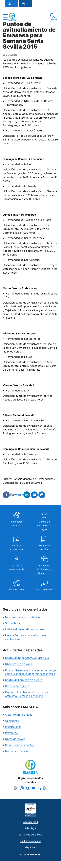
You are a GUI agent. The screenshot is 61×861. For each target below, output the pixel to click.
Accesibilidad (30, 821)
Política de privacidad (30, 834)
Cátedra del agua (15, 686)
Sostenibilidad (13, 623)
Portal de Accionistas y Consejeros (44, 569)
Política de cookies (30, 841)
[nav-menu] (13, 3)
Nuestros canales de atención (23, 617)
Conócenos (12, 720)
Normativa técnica (16, 751)
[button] (37, 4)
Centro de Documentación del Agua (27, 657)
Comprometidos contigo (20, 745)
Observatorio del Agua (18, 664)
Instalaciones (13, 726)
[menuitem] (11, 3)
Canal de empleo (44, 589)
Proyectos (11, 732)
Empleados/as (16, 589)
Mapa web (30, 847)
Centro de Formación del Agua (44, 525)
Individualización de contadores (24, 629)
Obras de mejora (15, 738)
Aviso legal (30, 828)
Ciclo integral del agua (18, 714)
